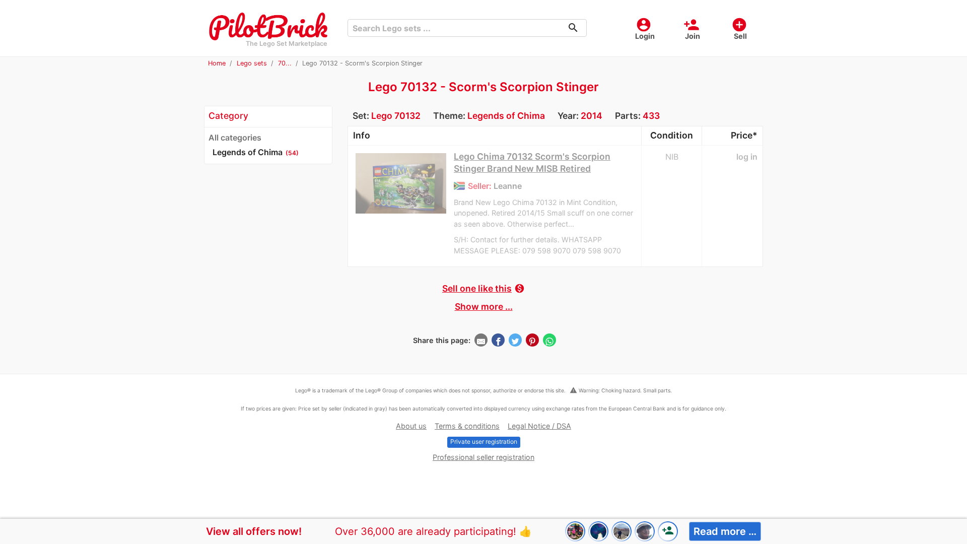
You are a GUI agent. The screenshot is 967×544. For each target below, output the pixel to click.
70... (285, 63)
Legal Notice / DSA (539, 426)
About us (411, 426)
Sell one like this (483, 288)
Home (217, 63)
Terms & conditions (467, 426)
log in (746, 157)
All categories (235, 137)
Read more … (725, 531)
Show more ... (484, 306)
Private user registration (483, 441)
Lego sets (252, 63)
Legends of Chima (506, 115)
